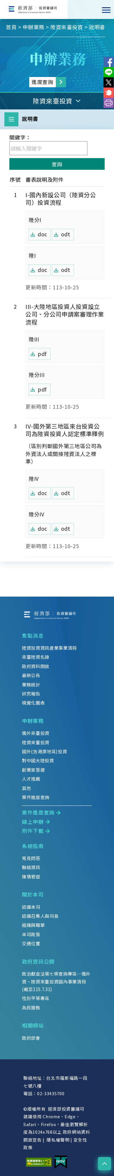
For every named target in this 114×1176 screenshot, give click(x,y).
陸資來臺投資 (66, 27)
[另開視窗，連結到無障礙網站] (39, 1161)
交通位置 (31, 943)
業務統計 (31, 684)
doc (42, 234)
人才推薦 (31, 778)
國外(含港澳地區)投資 (44, 751)
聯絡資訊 (31, 867)
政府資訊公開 (38, 961)
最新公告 (31, 675)
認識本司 (31, 907)
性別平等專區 (35, 998)
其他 (26, 788)
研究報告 (31, 693)
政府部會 (31, 1038)
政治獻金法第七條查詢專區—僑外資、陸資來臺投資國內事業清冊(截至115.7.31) (56, 981)
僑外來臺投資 (35, 733)
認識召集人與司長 (40, 916)
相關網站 (33, 1025)
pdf (42, 353)
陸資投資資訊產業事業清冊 (49, 647)
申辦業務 (33, 27)
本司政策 (31, 934)
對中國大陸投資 (38, 760)
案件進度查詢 (35, 797)
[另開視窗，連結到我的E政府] (60, 1161)
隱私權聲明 (57, 1140)
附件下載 (33, 830)
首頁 (11, 27)
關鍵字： (20, 137)
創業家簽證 (33, 769)
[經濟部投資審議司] (34, 9)
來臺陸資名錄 (35, 656)
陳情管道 (31, 876)
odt (65, 234)
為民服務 (31, 1007)
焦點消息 (33, 635)
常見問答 (31, 858)
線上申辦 (33, 821)
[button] (104, 1163)
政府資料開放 (35, 666)
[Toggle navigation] (106, 10)
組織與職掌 (33, 925)
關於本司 (33, 894)
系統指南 (33, 846)
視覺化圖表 (33, 702)
